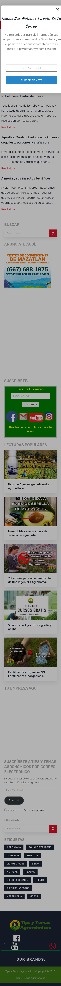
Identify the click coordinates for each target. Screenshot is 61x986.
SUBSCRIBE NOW (31, 80)
